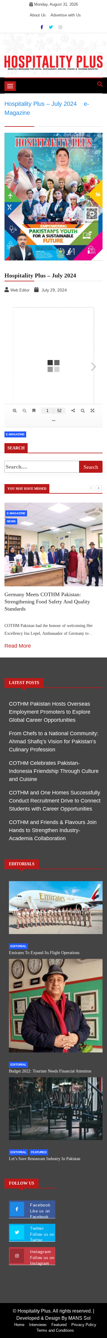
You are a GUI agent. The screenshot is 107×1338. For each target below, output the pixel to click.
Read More (17, 646)
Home (19, 1324)
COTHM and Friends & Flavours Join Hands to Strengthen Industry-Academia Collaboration (53, 830)
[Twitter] (51, 27)
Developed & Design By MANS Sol (53, 1318)
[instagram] (60, 27)
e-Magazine (15, 434)
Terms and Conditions (55, 1330)
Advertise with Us (66, 15)
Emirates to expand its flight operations (44, 953)
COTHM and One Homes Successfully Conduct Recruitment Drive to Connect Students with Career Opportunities (54, 801)
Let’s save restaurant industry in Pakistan (44, 1159)
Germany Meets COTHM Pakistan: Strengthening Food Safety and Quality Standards (47, 601)
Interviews (38, 1324)
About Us (38, 15)
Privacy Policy (83, 1324)
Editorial (18, 946)
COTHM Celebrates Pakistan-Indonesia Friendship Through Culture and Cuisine (54, 771)
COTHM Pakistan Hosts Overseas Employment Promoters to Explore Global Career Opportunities (49, 712)
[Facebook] (42, 27)
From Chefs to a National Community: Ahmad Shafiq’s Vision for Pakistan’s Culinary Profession (53, 741)
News (11, 521)
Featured (39, 1152)
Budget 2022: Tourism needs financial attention (50, 1071)
